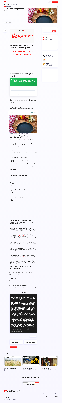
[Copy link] (5, 40)
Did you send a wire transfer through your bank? (18, 280)
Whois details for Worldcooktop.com (19, 37)
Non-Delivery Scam (9, 4)
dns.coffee (23, 256)
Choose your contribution (14, 87)
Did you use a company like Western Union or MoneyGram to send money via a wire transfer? (23, 278)
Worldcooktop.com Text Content (17, 42)
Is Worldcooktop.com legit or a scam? (17, 33)
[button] (46, 2)
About (55, 394)
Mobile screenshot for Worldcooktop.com (20, 38)
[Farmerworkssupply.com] (30, 342)
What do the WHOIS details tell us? (18, 39)
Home (5, 4)
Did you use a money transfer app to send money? (19, 283)
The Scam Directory (46, 396)
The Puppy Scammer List (47, 394)
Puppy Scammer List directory (50, 56)
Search (54, 31)
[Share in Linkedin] (5, 38)
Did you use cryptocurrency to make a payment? (19, 285)
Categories (56, 396)
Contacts (55, 398)
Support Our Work (13, 34)
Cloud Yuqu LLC (21, 235)
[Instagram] (8, 397)
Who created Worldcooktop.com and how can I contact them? (22, 35)
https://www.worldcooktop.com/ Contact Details (20, 36)
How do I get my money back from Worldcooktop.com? (21, 41)
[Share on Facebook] (5, 36)
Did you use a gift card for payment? (16, 274)
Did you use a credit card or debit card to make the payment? (21, 272)
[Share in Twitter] (5, 34)
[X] (44, 47)
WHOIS (21, 234)
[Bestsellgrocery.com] (31, 361)
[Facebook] (45, 47)
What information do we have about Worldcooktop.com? (20, 32)
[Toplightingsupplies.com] (16, 342)
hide (23, 30)
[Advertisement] (23, 64)
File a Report (55, 1)
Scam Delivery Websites (47, 398)
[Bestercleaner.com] (49, 361)
